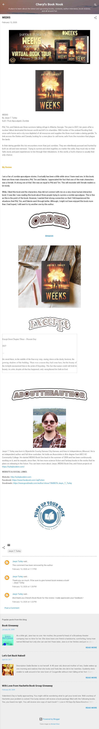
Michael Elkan (55, 724)
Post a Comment (12, 608)
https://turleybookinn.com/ (13, 467)
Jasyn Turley (17, 561)
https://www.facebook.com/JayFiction (28, 480)
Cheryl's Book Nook (49, 4)
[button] (95, 18)
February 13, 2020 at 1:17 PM (24, 569)
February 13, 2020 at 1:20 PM (24, 586)
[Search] (95, 5)
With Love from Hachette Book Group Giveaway (27, 685)
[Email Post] (8, 546)
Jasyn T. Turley (14, 551)
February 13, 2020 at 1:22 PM (24, 602)
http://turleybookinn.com (21, 477)
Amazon (49, 236)
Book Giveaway (10, 625)
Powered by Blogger (51, 719)
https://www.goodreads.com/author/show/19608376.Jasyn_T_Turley (42, 483)
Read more (91, 647)
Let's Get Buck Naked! (13, 655)
